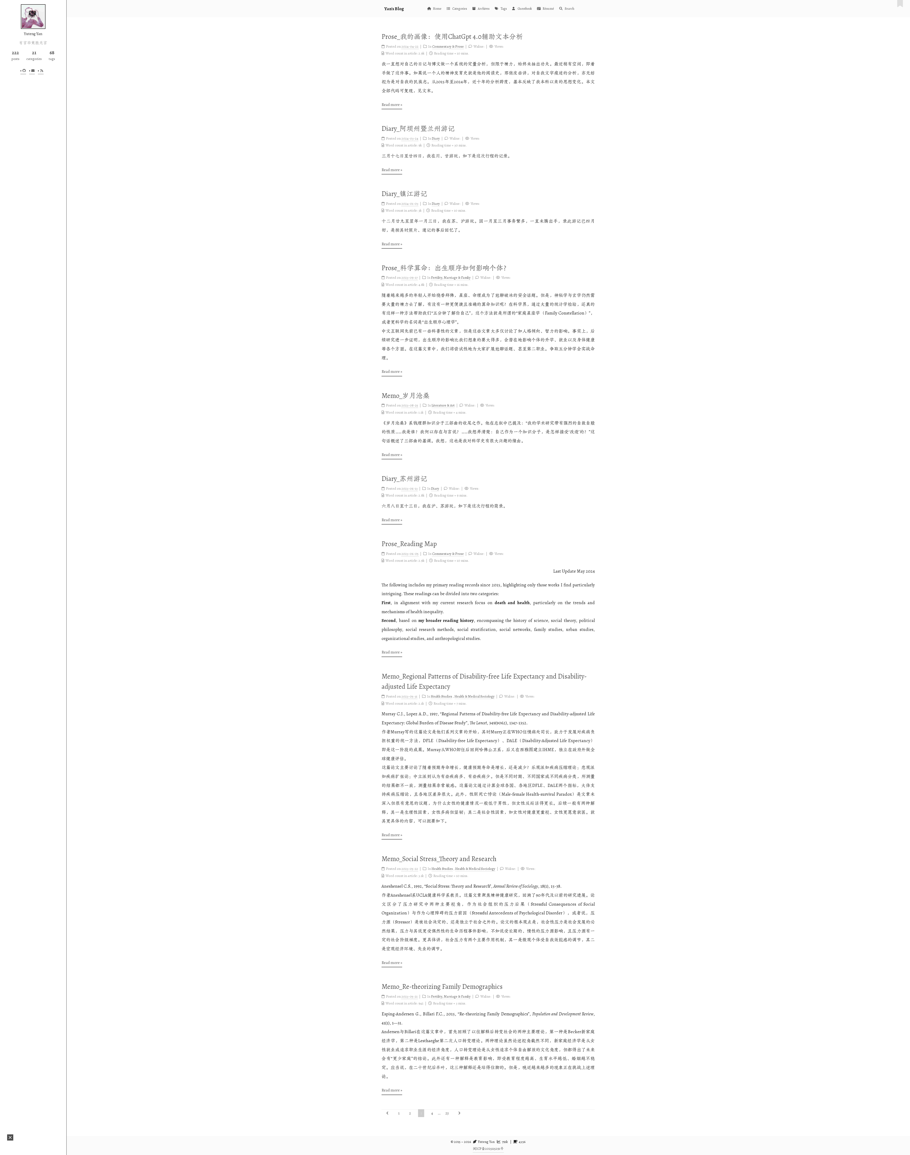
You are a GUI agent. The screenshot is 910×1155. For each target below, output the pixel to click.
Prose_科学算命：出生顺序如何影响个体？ (446, 268)
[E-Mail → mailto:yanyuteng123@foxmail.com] (32, 71)
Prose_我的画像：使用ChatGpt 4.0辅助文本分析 (452, 36)
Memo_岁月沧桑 (406, 395)
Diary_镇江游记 (404, 193)
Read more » (392, 104)
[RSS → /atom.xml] (41, 71)
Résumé (548, 8)
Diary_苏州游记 (404, 478)
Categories (459, 8)
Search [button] (569, 8)
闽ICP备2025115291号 (488, 1148)
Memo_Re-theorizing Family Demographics (442, 986)
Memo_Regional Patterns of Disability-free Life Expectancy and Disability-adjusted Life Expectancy (484, 681)
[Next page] (459, 1113)
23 (447, 1113)
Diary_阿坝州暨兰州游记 (418, 128)
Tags (503, 8)
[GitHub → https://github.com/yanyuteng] (23, 71)
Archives (484, 8)
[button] (10, 1137)
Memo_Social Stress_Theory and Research (439, 858)
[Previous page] (387, 1113)
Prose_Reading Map (409, 543)
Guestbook (525, 8)
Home (437, 8)
